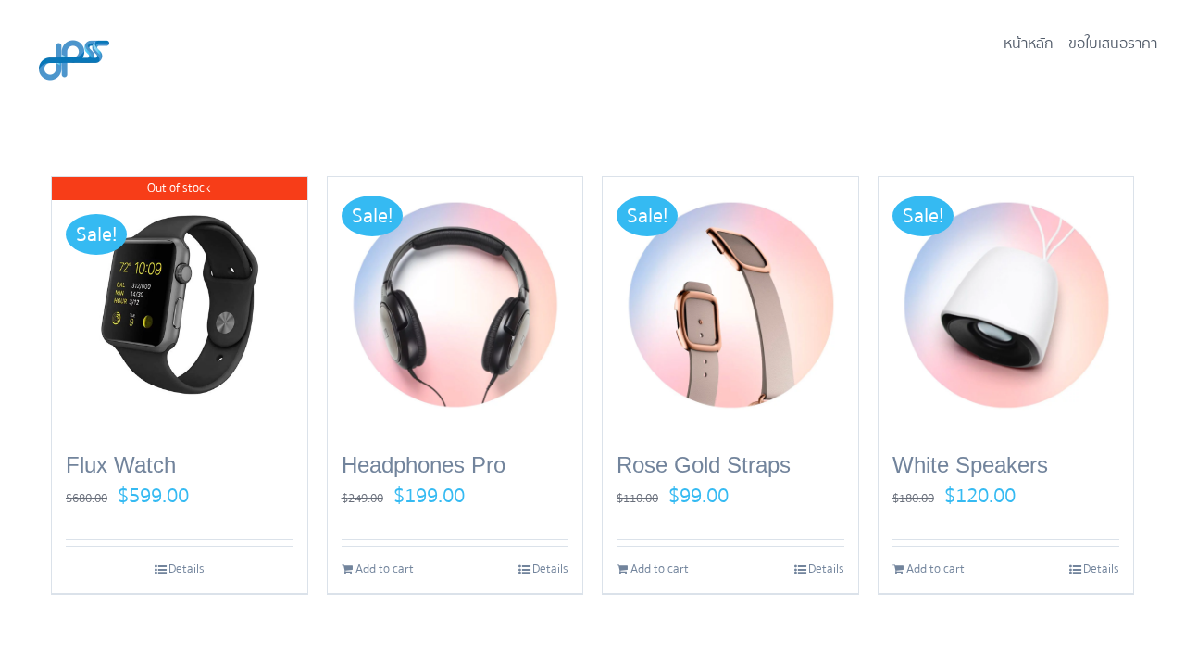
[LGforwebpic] (74, 24)
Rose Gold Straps (704, 464)
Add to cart (385, 569)
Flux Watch (121, 464)
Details (186, 569)
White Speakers (970, 464)
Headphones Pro (423, 464)
